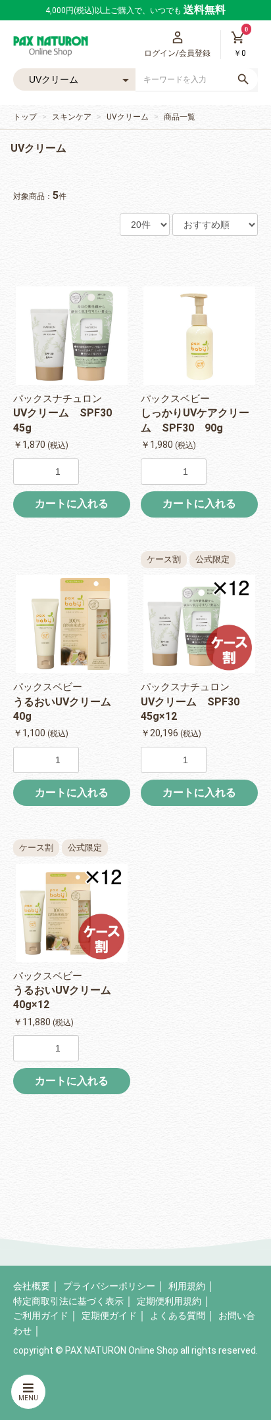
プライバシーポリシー (109, 1286)
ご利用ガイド (40, 1315)
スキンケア (71, 117)
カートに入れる (72, 503)
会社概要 (31, 1286)
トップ (25, 117)
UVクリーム (128, 117)
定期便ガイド (109, 1315)
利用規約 (186, 1286)
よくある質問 (177, 1315)
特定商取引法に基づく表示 (68, 1301)
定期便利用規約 (169, 1301)
